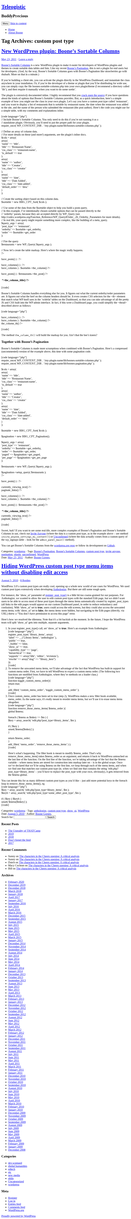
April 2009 (14, 1137)
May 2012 (13, 1023)
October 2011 (15, 1045)
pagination (7, 554)
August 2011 (15, 1051)
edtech (11, 1169)
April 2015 (14, 934)
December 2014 (16, 943)
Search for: (7, 817)
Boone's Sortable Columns (70, 551)
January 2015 (15, 940)
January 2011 (15, 1072)
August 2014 (15, 952)
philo (11, 1178)
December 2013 (16, 974)
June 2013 (13, 986)
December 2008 (16, 1149)
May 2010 (13, 1097)
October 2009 (15, 1119)
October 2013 (15, 977)
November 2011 (17, 1042)
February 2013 (16, 998)
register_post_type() (56, 595)
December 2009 (16, 1112)
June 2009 (13, 1131)
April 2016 (14, 909)
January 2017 (15, 900)
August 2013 (15, 983)
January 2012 (15, 1035)
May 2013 (13, 989)
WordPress (43, 554)
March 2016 (14, 912)
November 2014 (17, 946)
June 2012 (13, 1020)
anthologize (40, 810)
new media (14, 1175)
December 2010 (16, 1075)
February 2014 (16, 968)
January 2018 (15, 894)
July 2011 (13, 1054)
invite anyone (113, 551)
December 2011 (16, 1038)
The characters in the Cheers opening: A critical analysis (49, 856)
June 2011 (13, 1057)
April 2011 (14, 1063)
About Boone (15, 32)
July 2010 (13, 1091)
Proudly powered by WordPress (18, 1216)
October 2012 (15, 1011)
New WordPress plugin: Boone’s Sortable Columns (60, 51)
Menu (5, 23)
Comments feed (16, 1207)
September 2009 (17, 1122)
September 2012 (17, 1014)
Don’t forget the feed (19, 840)
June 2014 (13, 958)
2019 (11, 833)
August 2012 (15, 1017)
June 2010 (13, 1094)
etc (9, 1172)
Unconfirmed (61, 536)
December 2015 (16, 915)
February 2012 (16, 1032)
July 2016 (13, 906)
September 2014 (17, 949)
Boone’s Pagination (77, 68)
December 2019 (16, 884)
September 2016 (17, 903)
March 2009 (14, 1140)
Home (11, 29)
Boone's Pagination (44, 551)
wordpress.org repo (64, 545)
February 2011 (16, 1069)
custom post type (95, 551)
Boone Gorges (42, 557)
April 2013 (14, 992)
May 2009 (13, 1134)
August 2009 (15, 1125)
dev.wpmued (15, 1163)
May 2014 (13, 961)
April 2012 (14, 1026)
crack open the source (93, 95)
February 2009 (16, 1143)
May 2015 (13, 931)
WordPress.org (16, 1210)
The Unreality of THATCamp (24, 830)
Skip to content (18, 23)
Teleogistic (13, 7)
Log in (11, 1200)
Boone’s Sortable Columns (15, 65)
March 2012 (14, 1029)
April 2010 (14, 1100)
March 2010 (14, 1103)
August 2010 (15, 1088)
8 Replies (25, 580)
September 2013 (17, 980)
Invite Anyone (38, 533)
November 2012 (17, 1008)
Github (111, 545)
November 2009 (17, 1115)
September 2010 (17, 1085)
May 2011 (13, 1060)
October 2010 (15, 1082)
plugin (17, 554)
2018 (11, 836)
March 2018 (14, 891)
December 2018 (16, 888)
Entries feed (14, 1204)
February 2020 (16, 881)
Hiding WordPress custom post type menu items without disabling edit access (57, 569)
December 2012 (16, 1005)
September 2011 (17, 1048)
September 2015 (17, 918)
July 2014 (13, 955)
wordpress (19, 551)
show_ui (71, 810)
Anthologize (59, 589)
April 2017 (14, 897)
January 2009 (15, 1146)
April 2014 (14, 965)
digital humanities (17, 1166)
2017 (11, 843)
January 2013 (15, 1002)
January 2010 (15, 1109)
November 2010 (17, 1079)
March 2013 (14, 995)
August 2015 (15, 921)
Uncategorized (16, 1181)
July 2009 (13, 1128)
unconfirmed (29, 554)
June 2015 (13, 928)
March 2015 (14, 937)
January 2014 (15, 971)
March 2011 (14, 1066)
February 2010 (16, 1106)
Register (12, 1197)
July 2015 (13, 925)
